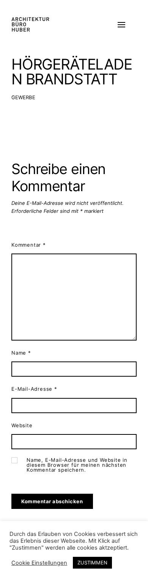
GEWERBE (23, 97)
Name (21, 353)
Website (22, 425)
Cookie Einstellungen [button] (39, 562)
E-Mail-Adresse (34, 389)
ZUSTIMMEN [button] (92, 562)
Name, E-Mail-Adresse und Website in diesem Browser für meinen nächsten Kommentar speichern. (77, 465)
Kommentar (28, 245)
